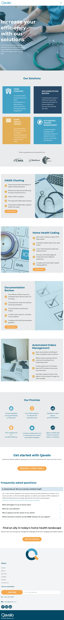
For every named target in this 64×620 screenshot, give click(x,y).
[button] (32, 468)
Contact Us (5, 583)
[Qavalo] (6, 3)
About (3, 571)
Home (3, 568)
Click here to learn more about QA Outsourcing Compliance (21, 500)
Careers (3, 580)
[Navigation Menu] (61, 3)
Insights (3, 577)
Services (4, 574)
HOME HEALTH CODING (17, 122)
